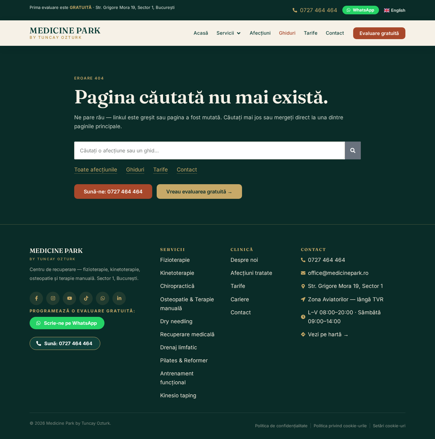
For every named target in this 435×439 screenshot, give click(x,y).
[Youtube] (69, 298)
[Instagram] (53, 298)
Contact (187, 169)
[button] (229, 33)
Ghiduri (135, 169)
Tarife (160, 169)
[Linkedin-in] (119, 298)
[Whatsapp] (102, 298)
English (398, 10)
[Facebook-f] (36, 298)
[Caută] (353, 150)
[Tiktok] (86, 298)
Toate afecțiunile (95, 169)
